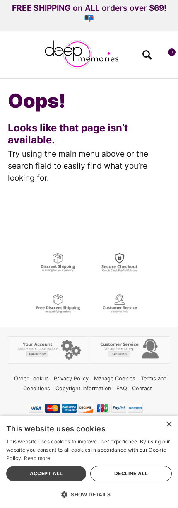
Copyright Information (83, 388)
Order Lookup (31, 378)
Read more (37, 458)
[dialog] (89, 462)
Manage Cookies (114, 378)
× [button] (169, 424)
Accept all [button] (46, 473)
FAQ (121, 388)
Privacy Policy (71, 378)
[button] (9, 57)
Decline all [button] (131, 473)
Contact (142, 388)
